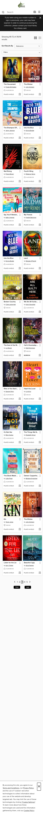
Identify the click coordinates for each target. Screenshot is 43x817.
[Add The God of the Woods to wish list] (19, 355)
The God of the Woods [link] (11, 345)
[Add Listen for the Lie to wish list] (19, 573)
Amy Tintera (9, 565)
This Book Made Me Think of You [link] (11, 476)
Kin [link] (5, 519)
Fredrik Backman (31, 217)
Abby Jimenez (10, 217)
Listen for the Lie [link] (10, 563)
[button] (35, 38)
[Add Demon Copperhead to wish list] (39, 486)
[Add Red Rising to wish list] (19, 181)
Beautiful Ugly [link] (29, 563)
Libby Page (9, 478)
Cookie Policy (29, 810)
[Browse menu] (39, 12)
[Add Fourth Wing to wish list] (39, 181)
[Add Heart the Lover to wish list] (39, 399)
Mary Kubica (9, 435)
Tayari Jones (9, 522)
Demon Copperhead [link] (31, 476)
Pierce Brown (10, 174)
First (16, 587)
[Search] (3, 12)
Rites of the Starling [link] (11, 389)
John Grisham (30, 87)
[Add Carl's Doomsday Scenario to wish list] (39, 355)
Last (27, 587)
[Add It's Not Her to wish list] (19, 442)
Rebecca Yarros (30, 174)
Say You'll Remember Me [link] (11, 215)
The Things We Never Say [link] (31, 432)
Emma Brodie (30, 130)
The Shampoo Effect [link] (11, 128)
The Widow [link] (28, 84)
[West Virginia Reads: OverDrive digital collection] (21, 4)
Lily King (28, 391)
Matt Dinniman (30, 348)
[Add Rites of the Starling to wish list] (19, 399)
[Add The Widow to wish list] (39, 94)
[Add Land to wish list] (39, 268)
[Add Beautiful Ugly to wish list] (39, 573)
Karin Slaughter (30, 304)
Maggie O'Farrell (31, 261)
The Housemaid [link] (10, 84)
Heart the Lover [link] (30, 389)
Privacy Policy (28, 788)
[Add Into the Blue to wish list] (39, 138)
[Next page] (29, 582)
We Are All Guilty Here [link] (31, 302)
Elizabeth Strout (31, 435)
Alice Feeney (30, 565)
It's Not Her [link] (8, 432)
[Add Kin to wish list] (19, 529)
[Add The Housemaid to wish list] (19, 94)
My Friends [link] (28, 215)
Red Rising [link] (8, 171)
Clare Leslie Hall (11, 304)
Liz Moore (9, 348)
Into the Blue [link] (29, 128)
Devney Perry (10, 391)
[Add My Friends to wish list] (39, 225)
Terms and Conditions (11, 788)
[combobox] (17, 12)
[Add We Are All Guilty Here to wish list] (39, 312)
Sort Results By (7, 46)
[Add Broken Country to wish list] (19, 312)
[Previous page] (14, 582)
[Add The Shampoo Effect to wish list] (19, 138)
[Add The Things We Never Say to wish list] (39, 442)
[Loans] (35, 12)
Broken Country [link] (10, 302)
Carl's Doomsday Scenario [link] (31, 345)
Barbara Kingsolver (31, 478)
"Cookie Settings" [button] (28, 802)
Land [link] (26, 258)
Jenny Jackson (10, 130)
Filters (6, 52)
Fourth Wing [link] (28, 171)
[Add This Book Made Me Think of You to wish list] (19, 486)
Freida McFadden (11, 87)
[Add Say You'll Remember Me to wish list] (19, 225)
